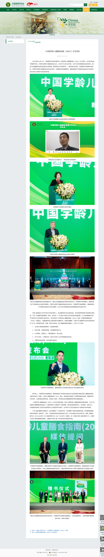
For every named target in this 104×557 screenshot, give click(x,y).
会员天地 (79, 9)
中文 (91, 2)
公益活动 (86, 9)
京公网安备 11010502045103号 (59, 552)
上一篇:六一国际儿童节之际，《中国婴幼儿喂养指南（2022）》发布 (49, 530)
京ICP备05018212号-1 (42, 552)
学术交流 (21, 9)
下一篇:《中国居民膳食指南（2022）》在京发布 (43, 532)
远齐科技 (54, 555)
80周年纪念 (94, 9)
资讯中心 (28, 9)
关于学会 (14, 9)
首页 (8, 9)
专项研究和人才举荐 (55, 9)
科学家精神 (36, 9)
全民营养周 (45, 9)
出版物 (65, 9)
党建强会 (71, 9)
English (96, 2)
